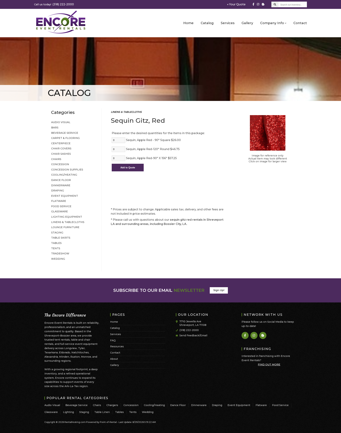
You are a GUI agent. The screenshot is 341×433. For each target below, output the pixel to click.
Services (227, 23)
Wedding (147, 412)
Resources (117, 346)
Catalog (207, 23)
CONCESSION (60, 164)
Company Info (272, 23)
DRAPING (57, 190)
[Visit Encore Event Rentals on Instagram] (258, 4)
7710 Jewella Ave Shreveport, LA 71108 (192, 323)
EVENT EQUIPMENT (64, 195)
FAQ (113, 340)
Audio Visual (52, 405)
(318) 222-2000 (54, 4)
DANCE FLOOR (61, 180)
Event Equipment (239, 405)
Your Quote (236, 4)
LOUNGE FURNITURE (65, 227)
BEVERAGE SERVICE (64, 132)
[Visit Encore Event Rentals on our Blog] (263, 335)
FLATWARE (58, 201)
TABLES (56, 243)
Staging (84, 412)
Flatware (261, 405)
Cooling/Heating (154, 405)
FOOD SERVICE (61, 206)
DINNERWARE (60, 185)
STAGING (57, 232)
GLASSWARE (59, 211)
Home (188, 23)
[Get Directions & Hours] (177, 321)
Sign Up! (218, 290)
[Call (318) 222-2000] (177, 330)
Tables (119, 412)
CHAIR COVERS (61, 148)
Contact (300, 23)
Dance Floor (178, 405)
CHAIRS (56, 159)
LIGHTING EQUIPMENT (66, 216)
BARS (54, 127)
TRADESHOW (60, 253)
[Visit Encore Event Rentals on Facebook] (253, 4)
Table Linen (102, 412)
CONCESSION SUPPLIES (67, 169)
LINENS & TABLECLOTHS (67, 222)
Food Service (280, 405)
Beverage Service (76, 405)
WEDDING (58, 258)
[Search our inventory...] (274, 4)
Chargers (112, 405)
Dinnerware (199, 405)
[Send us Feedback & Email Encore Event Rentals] (177, 335)
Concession (131, 405)
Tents (133, 412)
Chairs (97, 405)
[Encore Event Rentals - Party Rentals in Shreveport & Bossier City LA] (60, 33)
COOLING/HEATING (64, 174)
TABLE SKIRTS (60, 237)
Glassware (51, 412)
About (114, 358)
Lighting (68, 412)
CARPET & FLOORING (65, 138)
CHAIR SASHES (61, 153)
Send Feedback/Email (193, 335)
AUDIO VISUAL (60, 122)
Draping (217, 405)
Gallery (247, 23)
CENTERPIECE (61, 143)
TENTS (55, 248)
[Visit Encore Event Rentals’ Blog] (263, 4)
